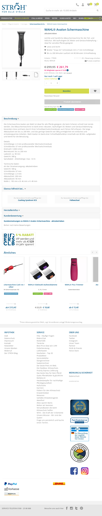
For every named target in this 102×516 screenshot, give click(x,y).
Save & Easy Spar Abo (52, 107)
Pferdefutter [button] (6, 18)
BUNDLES (82, 18)
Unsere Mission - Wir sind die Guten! (49, 416)
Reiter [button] (54, 18)
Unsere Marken (10, 348)
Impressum (9, 341)
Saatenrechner (43, 363)
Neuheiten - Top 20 (45, 353)
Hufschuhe (41, 385)
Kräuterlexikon (43, 393)
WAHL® (52, 61)
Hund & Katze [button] (65, 18)
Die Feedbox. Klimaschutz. (48, 368)
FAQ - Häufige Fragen (45, 336)
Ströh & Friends (75, 348)
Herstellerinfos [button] (11, 210)
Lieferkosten (42, 351)
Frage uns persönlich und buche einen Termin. (50, 421)
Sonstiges (24, 24)
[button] (83, 4)
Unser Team (74, 343)
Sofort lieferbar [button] (51, 79)
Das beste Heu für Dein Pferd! (49, 373)
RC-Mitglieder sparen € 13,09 (55, 70)
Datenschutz (9, 338)
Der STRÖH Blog (11, 353)
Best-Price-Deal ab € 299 (47, 346)
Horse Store (74, 351)
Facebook (73, 336)
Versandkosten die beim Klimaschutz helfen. (47, 409)
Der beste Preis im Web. (47, 365)
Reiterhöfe (41, 341)
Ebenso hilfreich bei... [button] (14, 188)
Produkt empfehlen (93, 61)
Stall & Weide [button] (37, 18)
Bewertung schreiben (92, 58)
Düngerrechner (43, 360)
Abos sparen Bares (44, 403)
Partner (72, 346)
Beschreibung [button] (10, 118)
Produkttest (41, 355)
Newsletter (8, 346)
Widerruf (8, 351)
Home (4, 24)
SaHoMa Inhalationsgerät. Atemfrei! (47, 399)
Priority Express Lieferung (47, 370)
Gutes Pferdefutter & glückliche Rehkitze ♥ (50, 376)
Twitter (72, 338)
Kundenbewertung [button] (13, 215)
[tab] (51, 118)
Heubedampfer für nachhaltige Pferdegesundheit (50, 381)
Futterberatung (43, 348)
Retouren (40, 395)
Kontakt (7, 343)
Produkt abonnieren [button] (72, 102)
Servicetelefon (43, 358)
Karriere (40, 388)
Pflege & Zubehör (13, 24)
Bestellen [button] (67, 91)
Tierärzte (40, 343)
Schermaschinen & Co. (37, 24)
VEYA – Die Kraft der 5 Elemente (50, 413)
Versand (69, 73)
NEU (74, 18)
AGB (6, 336)
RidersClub (41, 338)
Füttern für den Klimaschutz (48, 390)
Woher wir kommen (45, 405)
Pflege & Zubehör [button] (22, 18)
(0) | (83, 58)
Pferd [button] (47, 18)
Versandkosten (54, 322)
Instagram (73, 341)
